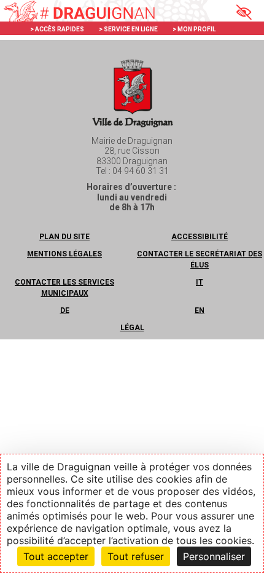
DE (64, 310)
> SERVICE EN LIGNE (128, 29)
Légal (132, 327)
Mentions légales (64, 254)
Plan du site (64, 236)
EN (199, 310)
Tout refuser (135, 556)
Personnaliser (214, 556)
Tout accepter (55, 556)
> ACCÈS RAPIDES (57, 29)
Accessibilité (199, 236)
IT (199, 282)
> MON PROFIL (194, 29)
